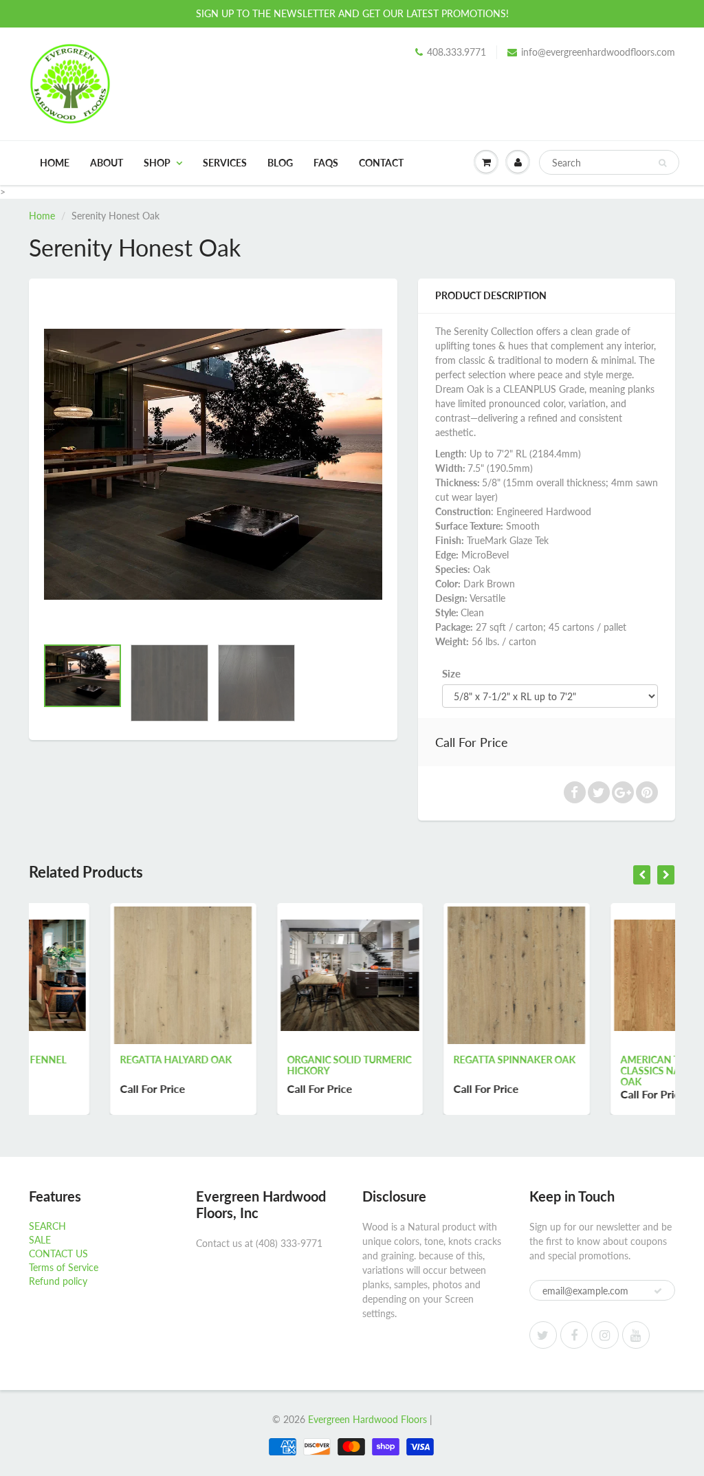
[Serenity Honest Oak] (213, 464)
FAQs (326, 163)
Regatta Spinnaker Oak (434, 1059)
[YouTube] (636, 1335)
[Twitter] (543, 1335)
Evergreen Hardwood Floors (367, 1419)
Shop (157, 163)
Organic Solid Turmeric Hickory (268, 1065)
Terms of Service (63, 1267)
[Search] (662, 163)
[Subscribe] (658, 1291)
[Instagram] (605, 1335)
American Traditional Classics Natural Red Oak (598, 1070)
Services (225, 163)
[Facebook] (574, 1335)
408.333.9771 (456, 52)
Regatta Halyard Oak (95, 1059)
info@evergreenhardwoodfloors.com (598, 52)
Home (54, 163)
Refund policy (58, 1281)
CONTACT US (58, 1253)
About (106, 163)
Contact (381, 163)
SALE (40, 1240)
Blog (280, 163)
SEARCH (47, 1226)
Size (451, 673)
